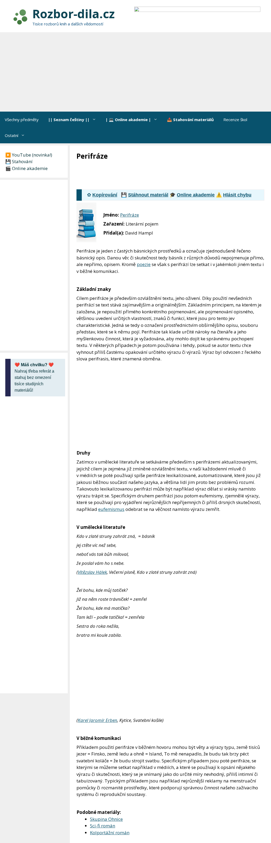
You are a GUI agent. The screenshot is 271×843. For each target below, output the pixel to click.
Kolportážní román (109, 726)
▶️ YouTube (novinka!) (28, 155)
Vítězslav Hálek (92, 514)
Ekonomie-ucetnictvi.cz (124, 777)
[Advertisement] (135, 72)
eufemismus (111, 451)
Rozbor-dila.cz (73, 14)
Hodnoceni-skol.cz (190, 777)
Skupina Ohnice (106, 713)
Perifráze (129, 215)
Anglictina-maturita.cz (87, 777)
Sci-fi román (102, 719)
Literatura (91, 741)
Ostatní (11, 135)
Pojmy (108, 741)
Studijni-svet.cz (32, 777)
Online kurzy (240, 777)
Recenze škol (235, 119)
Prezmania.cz (217, 777)
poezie (144, 264)
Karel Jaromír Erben (97, 614)
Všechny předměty (22, 119)
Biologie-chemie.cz (159, 777)
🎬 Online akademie (26, 168)
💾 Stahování (19, 161)
